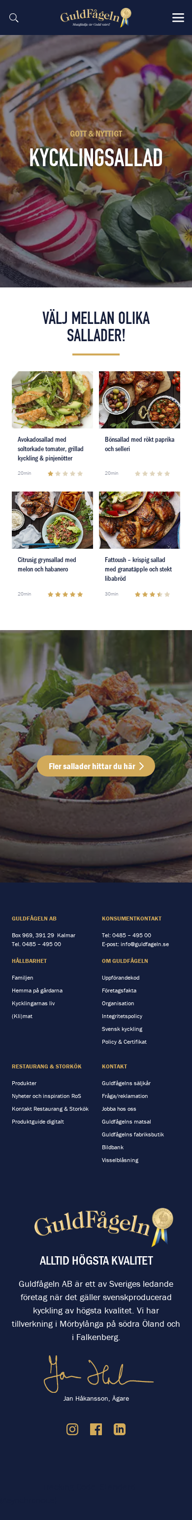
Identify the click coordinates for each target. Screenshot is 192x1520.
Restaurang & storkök (47, 1066)
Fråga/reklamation (125, 1095)
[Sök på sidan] (14, 18)
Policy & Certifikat (124, 1041)
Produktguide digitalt (38, 1121)
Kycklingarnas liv (33, 1003)
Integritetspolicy (122, 1016)
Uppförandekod (120, 977)
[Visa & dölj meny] (178, 18)
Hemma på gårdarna (37, 990)
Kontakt (114, 1066)
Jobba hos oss (119, 1108)
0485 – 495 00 (41, 944)
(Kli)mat (22, 1016)
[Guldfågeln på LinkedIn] (120, 1429)
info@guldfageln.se (145, 944)
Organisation (118, 1003)
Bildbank (113, 1147)
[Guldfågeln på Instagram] (72, 1429)
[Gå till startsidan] (97, 18)
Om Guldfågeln (125, 960)
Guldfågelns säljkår (126, 1083)
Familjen (22, 977)
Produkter (24, 1083)
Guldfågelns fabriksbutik (133, 1134)
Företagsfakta (119, 990)
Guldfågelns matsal (126, 1121)
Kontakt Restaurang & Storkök (50, 1108)
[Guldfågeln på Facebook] (96, 1429)
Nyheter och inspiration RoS (46, 1095)
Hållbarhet (29, 960)
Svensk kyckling (122, 1028)
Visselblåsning (120, 1160)
